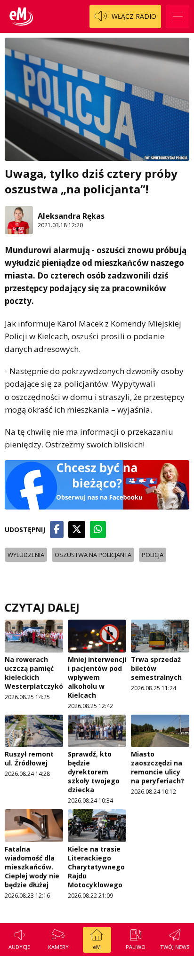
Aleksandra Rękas (71, 216)
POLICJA (152, 554)
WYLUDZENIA (26, 554)
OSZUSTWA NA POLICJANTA (93, 554)
